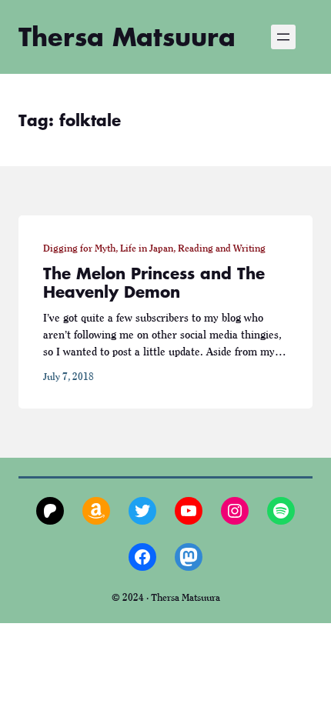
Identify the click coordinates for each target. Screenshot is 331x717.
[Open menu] (283, 37)
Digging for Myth (79, 248)
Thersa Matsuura (127, 36)
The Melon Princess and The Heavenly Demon (154, 282)
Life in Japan (146, 248)
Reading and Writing (222, 248)
